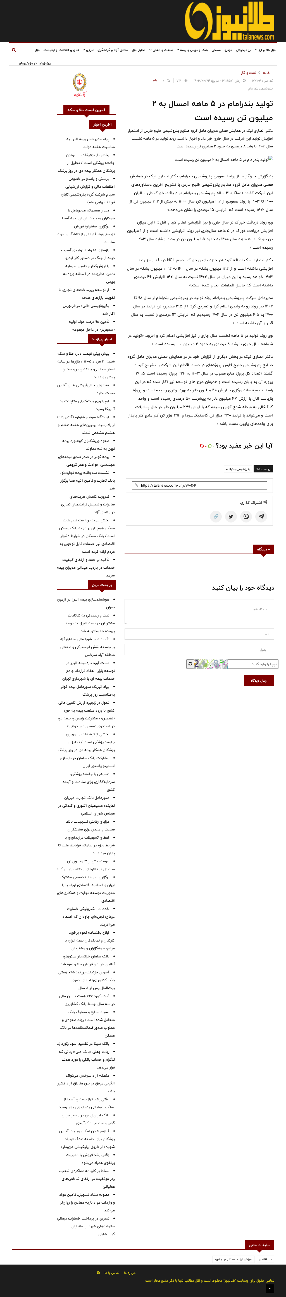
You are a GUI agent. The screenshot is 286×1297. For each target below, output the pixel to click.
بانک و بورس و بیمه (193, 50)
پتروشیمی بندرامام (238, 469)
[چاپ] (154, 80)
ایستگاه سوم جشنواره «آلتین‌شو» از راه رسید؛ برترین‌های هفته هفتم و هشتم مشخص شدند (86, 425)
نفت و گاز (248, 72)
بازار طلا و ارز (267, 50)
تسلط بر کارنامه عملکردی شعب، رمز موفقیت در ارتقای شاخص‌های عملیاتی (87, 1178)
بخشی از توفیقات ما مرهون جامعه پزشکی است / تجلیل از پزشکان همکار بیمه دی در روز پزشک (86, 163)
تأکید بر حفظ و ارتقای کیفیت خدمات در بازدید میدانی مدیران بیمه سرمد (86, 567)
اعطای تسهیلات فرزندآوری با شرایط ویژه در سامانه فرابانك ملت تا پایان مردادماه (86, 845)
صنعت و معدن (162, 50)
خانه (266, 72)
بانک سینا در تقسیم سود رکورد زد (83, 1043)
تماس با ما (112, 1272)
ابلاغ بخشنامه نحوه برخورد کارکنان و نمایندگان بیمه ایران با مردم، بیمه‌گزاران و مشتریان (90, 940)
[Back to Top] (270, 1288)
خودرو (228, 50)
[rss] (98, 1272)
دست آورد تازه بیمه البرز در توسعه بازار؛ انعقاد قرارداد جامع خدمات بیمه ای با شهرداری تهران (88, 671)
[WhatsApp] (246, 516)
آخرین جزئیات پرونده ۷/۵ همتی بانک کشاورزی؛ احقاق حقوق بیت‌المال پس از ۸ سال (86, 980)
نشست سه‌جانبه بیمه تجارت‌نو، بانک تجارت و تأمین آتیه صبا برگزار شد (87, 480)
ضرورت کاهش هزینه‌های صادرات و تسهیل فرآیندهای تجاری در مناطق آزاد (88, 504)
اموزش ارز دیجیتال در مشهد (233, 1259)
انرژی (89, 50)
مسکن (216, 50)
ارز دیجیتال (243, 50)
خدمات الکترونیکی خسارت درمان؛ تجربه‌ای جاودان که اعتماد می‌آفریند (89, 916)
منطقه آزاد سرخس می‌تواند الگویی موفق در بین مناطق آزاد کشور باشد (86, 1083)
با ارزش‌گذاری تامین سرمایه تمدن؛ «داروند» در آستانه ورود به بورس (89, 274)
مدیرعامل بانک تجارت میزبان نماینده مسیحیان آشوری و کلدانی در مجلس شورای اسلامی (86, 805)
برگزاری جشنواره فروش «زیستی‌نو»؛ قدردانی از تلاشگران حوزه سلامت (86, 234)
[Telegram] (261, 516)
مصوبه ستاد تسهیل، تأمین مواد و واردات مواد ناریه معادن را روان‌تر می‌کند (87, 1202)
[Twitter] (231, 516)
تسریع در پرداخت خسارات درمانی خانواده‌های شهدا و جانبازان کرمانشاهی (86, 1226)
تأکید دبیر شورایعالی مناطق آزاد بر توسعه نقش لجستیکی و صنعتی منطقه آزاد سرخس (87, 647)
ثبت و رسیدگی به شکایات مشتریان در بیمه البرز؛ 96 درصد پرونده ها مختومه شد (90, 623)
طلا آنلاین (265, 1259)
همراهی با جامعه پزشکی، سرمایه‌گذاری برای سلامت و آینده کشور (89, 782)
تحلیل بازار (139, 50)
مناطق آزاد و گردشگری (112, 50)
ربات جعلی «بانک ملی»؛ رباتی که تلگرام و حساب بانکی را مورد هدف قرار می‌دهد (87, 1059)
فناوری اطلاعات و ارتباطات (61, 50)
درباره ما (129, 1272)
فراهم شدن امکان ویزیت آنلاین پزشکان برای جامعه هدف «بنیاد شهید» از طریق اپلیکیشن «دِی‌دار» (87, 1139)
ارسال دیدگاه (259, 680)
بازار (37, 50)
